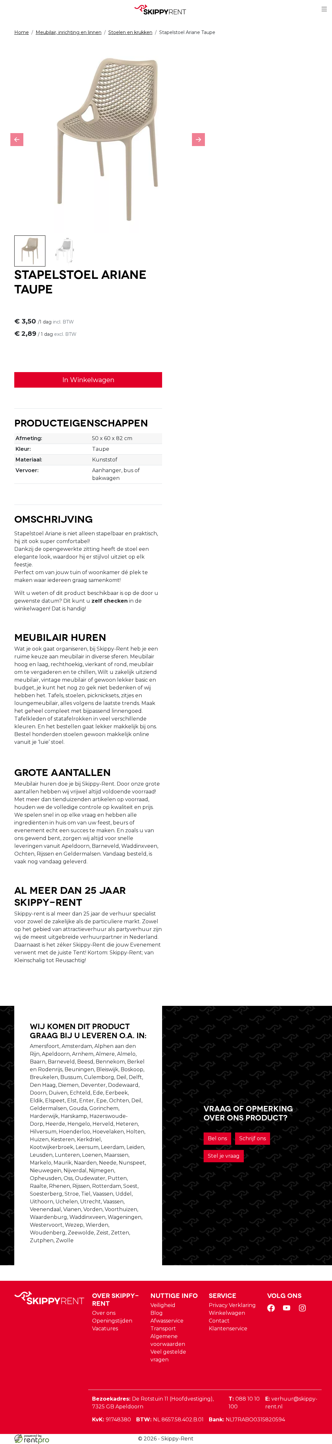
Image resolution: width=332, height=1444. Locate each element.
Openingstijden (112, 1321)
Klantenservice (228, 1328)
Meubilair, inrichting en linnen (68, 32)
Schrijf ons (252, 1138)
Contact (219, 1321)
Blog (156, 1313)
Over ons (103, 1313)
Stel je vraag (224, 1156)
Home (21, 32)
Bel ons (217, 1138)
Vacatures (105, 1328)
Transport (163, 1328)
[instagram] (303, 1310)
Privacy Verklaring (232, 1305)
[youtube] (288, 1310)
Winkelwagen (227, 1313)
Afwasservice (167, 1321)
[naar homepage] (163, 9)
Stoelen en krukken (130, 32)
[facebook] (272, 1310)
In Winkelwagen (88, 380)
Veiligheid (162, 1305)
